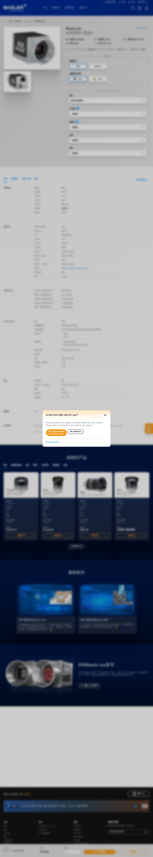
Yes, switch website (56, 433)
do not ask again (52, 442)
